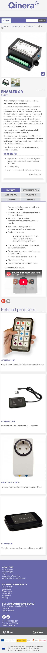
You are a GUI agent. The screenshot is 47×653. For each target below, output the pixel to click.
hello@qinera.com (8, 625)
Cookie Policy (7, 593)
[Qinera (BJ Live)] (23, 5)
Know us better (7, 569)
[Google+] (3, 301)
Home (3, 26)
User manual (11, 195)
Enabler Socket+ (10, 482)
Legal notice (6, 589)
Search (42, 20)
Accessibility (6, 595)
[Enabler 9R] (5, 82)
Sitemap (5, 597)
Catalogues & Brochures (11, 576)
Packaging (31, 195)
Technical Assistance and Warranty (14, 606)
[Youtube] (8, 617)
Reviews (31, 199)
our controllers (21, 132)
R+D (3, 574)
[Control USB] (23, 397)
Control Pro (8, 360)
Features (10, 190)
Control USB (8, 421)
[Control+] (23, 519)
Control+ (6, 544)
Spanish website (8, 610)
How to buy (6, 608)
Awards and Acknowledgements (13, 578)
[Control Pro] (23, 335)
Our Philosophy (7, 572)
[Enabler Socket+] (23, 458)
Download (11, 199)
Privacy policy (7, 591)
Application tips (31, 190)
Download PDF (35, 174)
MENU (7, 21)
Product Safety (7, 587)
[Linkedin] (4, 617)
